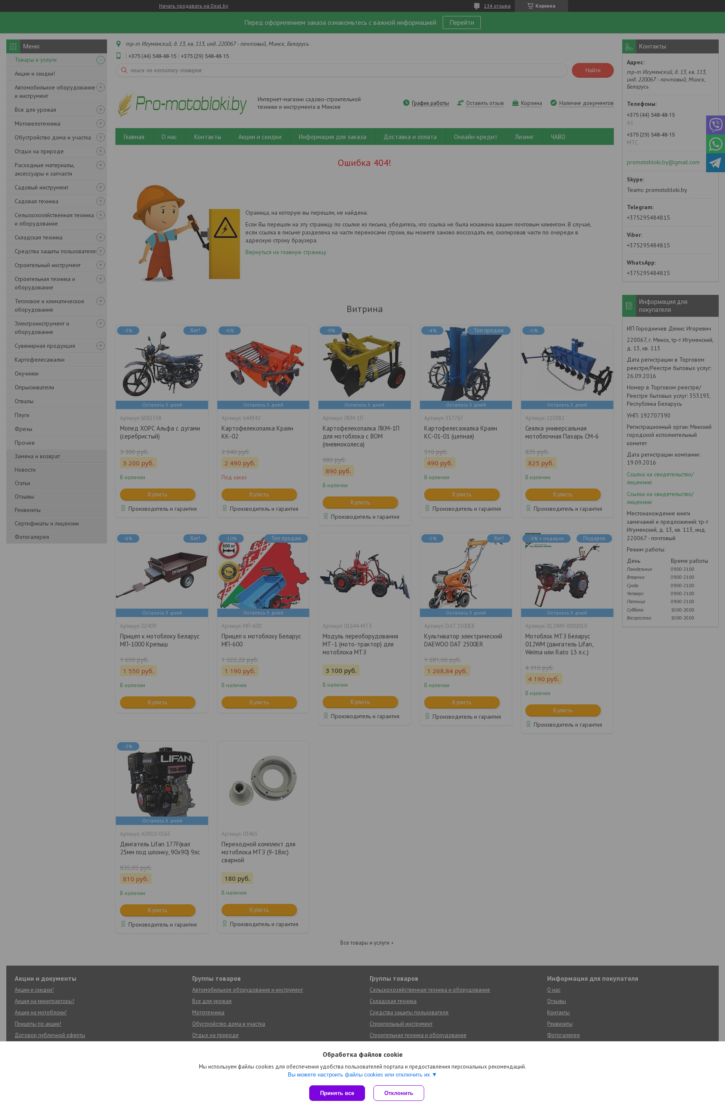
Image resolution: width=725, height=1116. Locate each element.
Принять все (337, 1093)
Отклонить (398, 1093)
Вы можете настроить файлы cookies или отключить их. (360, 1074)
